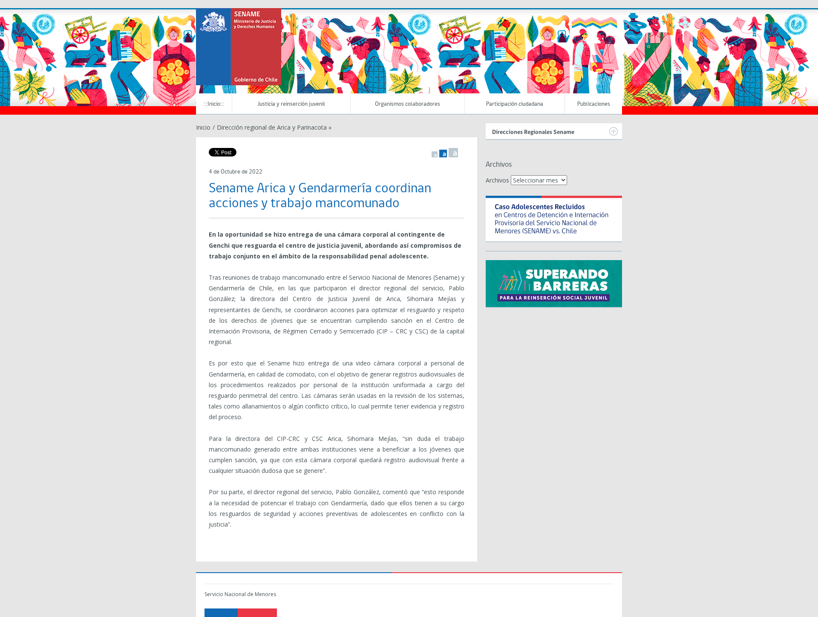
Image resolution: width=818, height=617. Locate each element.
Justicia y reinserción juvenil (291, 104)
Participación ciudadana (514, 104)
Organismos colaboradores (407, 104)
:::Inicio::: (214, 104)
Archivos (497, 180)
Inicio (203, 127)
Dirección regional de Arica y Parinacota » (274, 127)
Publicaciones (593, 104)
